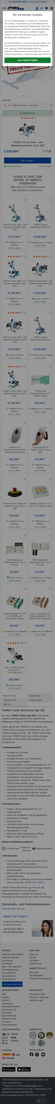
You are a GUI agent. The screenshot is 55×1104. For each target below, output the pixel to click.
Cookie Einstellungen (31, 43)
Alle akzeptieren (27, 60)
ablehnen (13, 48)
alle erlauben (32, 35)
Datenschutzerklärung (13, 54)
